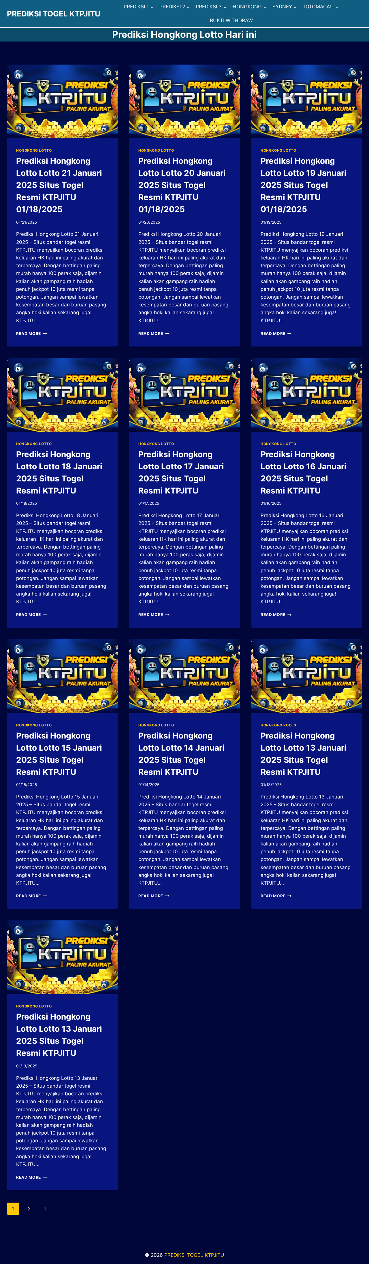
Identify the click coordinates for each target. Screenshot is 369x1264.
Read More (31, 333)
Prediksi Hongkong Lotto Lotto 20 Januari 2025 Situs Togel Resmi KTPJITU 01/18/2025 (182, 185)
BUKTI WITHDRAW (231, 20)
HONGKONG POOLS (278, 725)
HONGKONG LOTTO (34, 150)
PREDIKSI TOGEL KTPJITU (194, 1255)
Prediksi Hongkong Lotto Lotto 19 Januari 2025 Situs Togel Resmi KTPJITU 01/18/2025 (304, 185)
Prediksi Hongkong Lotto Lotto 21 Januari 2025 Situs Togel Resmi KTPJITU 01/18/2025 (59, 185)
